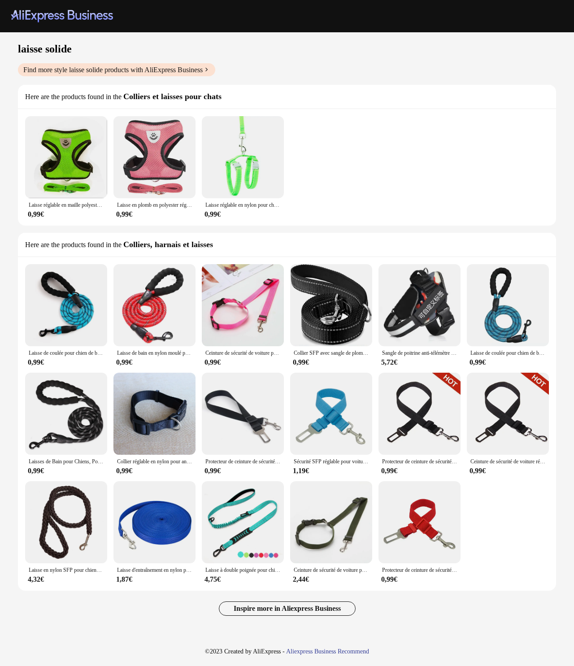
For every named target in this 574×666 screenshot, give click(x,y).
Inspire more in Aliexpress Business (287, 608)
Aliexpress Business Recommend (327, 651)
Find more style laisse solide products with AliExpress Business (113, 70)
